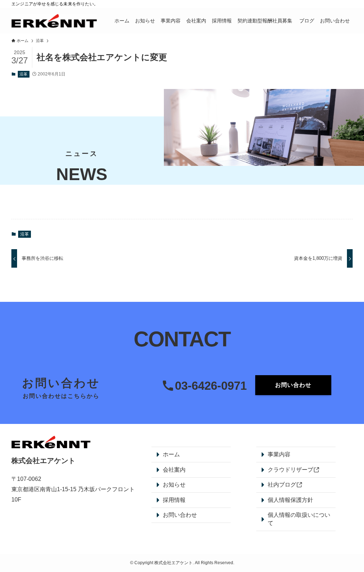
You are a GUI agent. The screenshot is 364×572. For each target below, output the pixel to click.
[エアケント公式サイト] (54, 21)
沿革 (23, 74)
